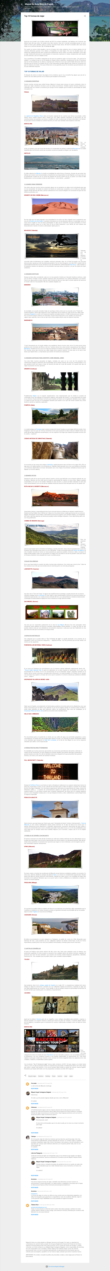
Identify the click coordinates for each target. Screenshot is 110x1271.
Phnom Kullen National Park (33, 670)
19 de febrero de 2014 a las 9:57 (45, 1179)
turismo (60, 1076)
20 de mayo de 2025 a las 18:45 (46, 1204)
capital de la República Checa (34, 116)
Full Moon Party (34, 785)
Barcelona (76, 148)
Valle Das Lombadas (50, 740)
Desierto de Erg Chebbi (36, 221)
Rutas (53, 1076)
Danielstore (34, 1194)
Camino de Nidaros (78, 550)
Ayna (54, 875)
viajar (65, 1076)
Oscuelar (34, 1083)
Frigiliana (35, 912)
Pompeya (39, 429)
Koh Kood (73, 264)
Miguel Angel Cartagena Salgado (41, 1092)
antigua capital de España (47, 985)
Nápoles (38, 173)
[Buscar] (88, 4)
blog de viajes (32, 1076)
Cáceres (38, 1019)
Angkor (35, 396)
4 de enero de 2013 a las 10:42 (59, 1092)
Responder (34, 1088)
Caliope (33, 1136)
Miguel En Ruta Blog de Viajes (39, 4)
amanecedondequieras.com (39, 1207)
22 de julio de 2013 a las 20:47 (64, 1161)
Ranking (48, 1076)
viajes (71, 1076)
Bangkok (32, 314)
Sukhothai (50, 464)
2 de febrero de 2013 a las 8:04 (64, 1117)
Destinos (40, 1076)
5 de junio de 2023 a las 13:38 (44, 1191)
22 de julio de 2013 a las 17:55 (50, 1153)
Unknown (34, 1107)
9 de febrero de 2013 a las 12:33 (44, 1136)
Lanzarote (42, 595)
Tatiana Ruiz (35, 1205)
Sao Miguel (60, 625)
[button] (85, 16)
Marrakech (27, 348)
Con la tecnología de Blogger (56, 1266)
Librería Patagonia (36, 1153)
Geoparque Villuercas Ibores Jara (33, 711)
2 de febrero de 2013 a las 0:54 (44, 1107)
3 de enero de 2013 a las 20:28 (44, 1083)
